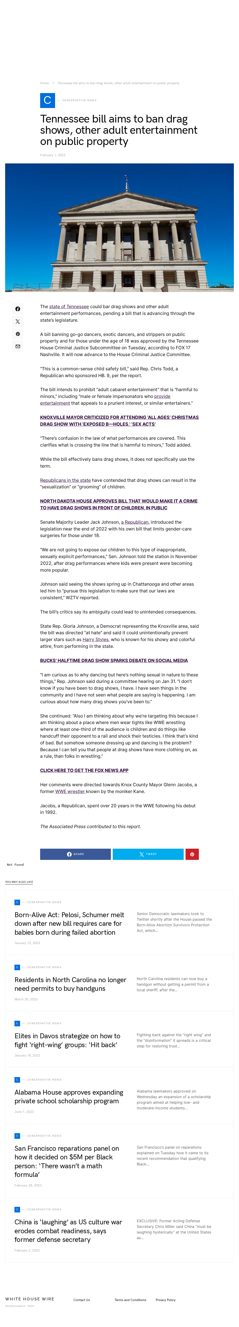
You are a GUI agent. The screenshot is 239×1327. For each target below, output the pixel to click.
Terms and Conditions (130, 1300)
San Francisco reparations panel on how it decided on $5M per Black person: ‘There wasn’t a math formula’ (66, 1161)
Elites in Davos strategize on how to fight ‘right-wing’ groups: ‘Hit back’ (67, 1040)
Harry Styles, (96, 639)
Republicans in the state (65, 480)
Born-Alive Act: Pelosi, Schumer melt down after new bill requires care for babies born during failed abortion (69, 924)
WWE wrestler (70, 791)
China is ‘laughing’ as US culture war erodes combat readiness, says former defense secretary (68, 1231)
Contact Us (82, 1300)
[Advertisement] (119, 32)
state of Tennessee (69, 306)
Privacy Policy (166, 1300)
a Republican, (135, 522)
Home (44, 83)
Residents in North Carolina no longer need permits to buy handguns (70, 984)
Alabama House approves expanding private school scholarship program (68, 1097)
